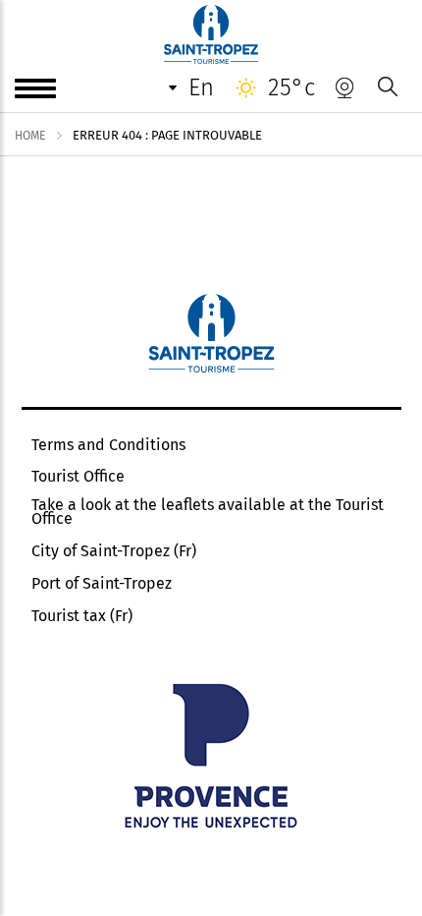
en (201, 87)
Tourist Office (78, 477)
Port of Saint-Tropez (101, 584)
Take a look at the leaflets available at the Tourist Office (207, 512)
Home (30, 136)
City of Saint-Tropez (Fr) (113, 551)
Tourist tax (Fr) (81, 616)
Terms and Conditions (108, 445)
